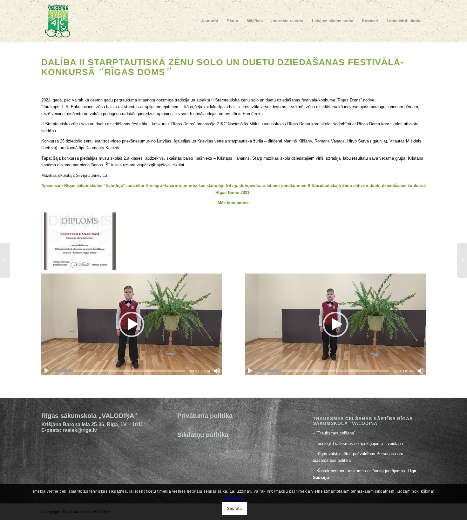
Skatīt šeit (232, 498)
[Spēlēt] (46, 371)
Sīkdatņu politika (202, 434)
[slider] (120, 371)
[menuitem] (209, 21)
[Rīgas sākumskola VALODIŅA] (57, 21)
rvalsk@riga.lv (80, 430)
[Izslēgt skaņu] (217, 371)
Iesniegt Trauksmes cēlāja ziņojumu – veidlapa (359, 443)
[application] (131, 324)
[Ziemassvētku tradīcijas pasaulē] (5, 260)
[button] (131, 324)
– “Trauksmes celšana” (334, 433)
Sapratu (234, 509)
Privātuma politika (205, 415)
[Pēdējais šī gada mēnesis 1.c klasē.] (462, 260)
